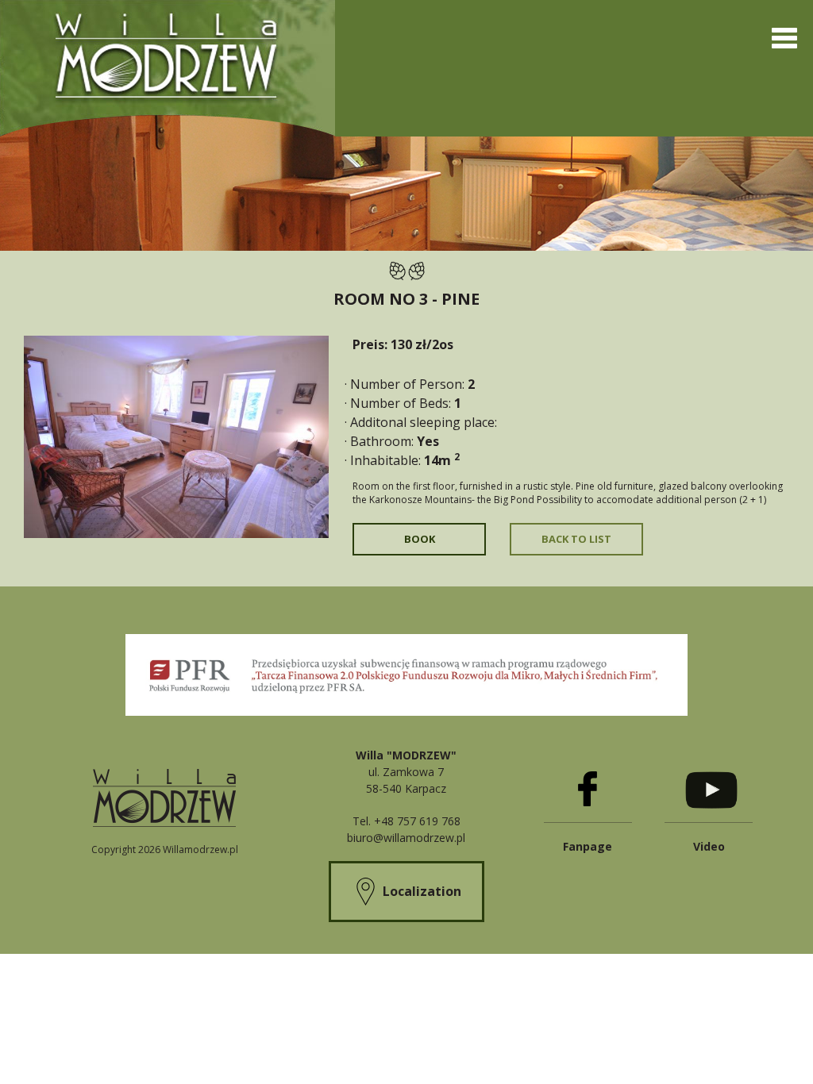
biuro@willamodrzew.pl (406, 837)
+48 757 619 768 (417, 820)
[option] (176, 437)
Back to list (576, 539)
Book (419, 539)
